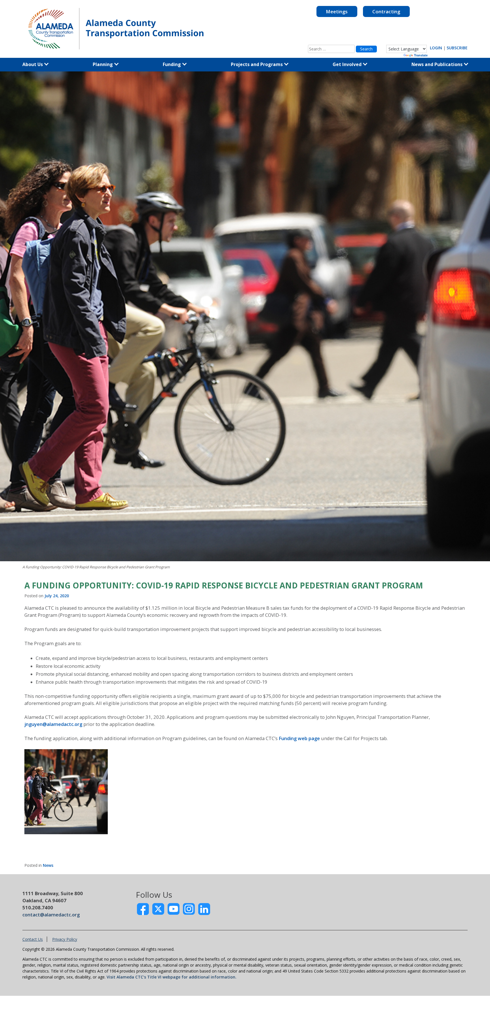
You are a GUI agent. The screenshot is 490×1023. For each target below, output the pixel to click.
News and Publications (437, 64)
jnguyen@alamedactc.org (53, 724)
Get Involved (348, 64)
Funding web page (299, 738)
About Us (33, 64)
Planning (103, 64)
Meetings (337, 11)
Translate (421, 55)
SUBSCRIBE (457, 47)
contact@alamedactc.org (51, 914)
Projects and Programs (257, 64)
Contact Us (32, 939)
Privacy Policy (64, 939)
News (48, 865)
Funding (172, 64)
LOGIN (436, 47)
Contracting (386, 11)
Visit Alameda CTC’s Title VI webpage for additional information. (171, 977)
